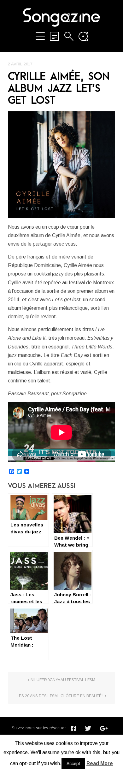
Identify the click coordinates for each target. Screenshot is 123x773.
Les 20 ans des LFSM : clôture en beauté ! (60, 696)
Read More (99, 763)
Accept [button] (73, 763)
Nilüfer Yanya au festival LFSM (63, 680)
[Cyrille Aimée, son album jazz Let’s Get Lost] (61, 164)
